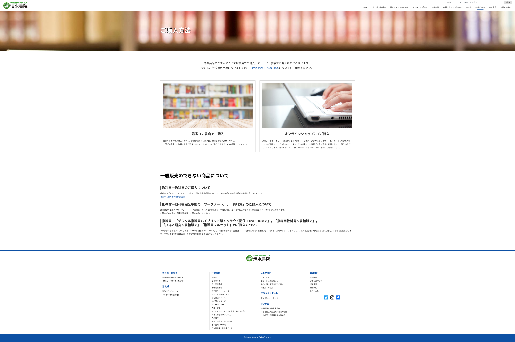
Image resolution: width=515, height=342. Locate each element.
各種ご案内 (480, 7)
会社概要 (313, 277)
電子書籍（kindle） (219, 325)
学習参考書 (216, 281)
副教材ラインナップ (170, 291)
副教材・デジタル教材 (399, 7)
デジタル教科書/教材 (171, 295)
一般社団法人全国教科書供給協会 (274, 312)
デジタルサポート (420, 7)
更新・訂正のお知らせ (452, 7)
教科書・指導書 (379, 7)
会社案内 (492, 7)
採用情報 (313, 284)
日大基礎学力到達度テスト (222, 328)
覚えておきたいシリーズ (221, 315)
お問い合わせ (506, 7)
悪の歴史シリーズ (219, 298)
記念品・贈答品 (267, 287)
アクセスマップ (316, 281)
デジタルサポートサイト (270, 298)
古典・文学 (216, 308)
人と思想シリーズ (219, 304)
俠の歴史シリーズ (219, 301)
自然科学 (215, 318)
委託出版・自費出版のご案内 (272, 284)
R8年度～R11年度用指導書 (173, 281)
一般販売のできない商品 (264, 68)
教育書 (214, 277)
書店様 (469, 7)
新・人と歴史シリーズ (220, 294)
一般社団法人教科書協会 (270, 308)
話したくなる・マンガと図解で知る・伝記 (228, 311)
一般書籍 (435, 7)
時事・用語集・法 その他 (222, 321)
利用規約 (313, 287)
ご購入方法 (265, 277)
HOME (366, 7)
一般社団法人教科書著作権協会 (273, 315)
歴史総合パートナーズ (220, 291)
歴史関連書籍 (217, 284)
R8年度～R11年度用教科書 (172, 277)
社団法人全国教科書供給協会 (172, 197)
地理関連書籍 (217, 287)
